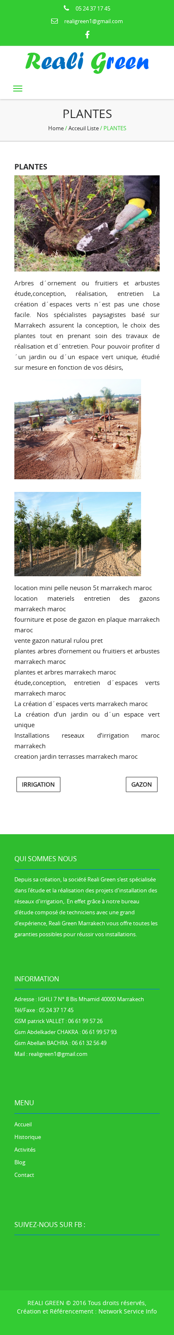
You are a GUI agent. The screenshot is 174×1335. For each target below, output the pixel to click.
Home (56, 128)
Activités (24, 1149)
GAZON (141, 784)
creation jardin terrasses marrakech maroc (76, 756)
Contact (24, 1175)
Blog (19, 1162)
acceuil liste (83, 128)
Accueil (23, 1124)
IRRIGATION (38, 784)
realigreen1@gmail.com (93, 21)
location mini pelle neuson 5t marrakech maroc (83, 587)
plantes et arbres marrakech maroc (65, 672)
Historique (27, 1137)
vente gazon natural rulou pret (58, 640)
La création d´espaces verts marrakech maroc (81, 703)
